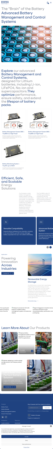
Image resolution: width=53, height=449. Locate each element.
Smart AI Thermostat (6, 413)
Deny (26, 440)
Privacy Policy (26, 447)
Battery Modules (34, 387)
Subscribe (47, 407)
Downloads (17, 423)
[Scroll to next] (50, 247)
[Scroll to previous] (48, 247)
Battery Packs (43, 387)
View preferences (26, 444)
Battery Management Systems (8, 411)
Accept (26, 436)
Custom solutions (5, 423)
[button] (51, 426)
